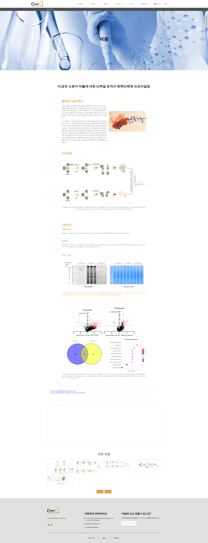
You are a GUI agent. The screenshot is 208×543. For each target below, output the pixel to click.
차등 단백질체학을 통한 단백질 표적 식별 (65, 391)
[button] (100, 491)
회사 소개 (91, 538)
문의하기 (145, 4)
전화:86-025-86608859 (92, 527)
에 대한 (80, 4)
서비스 (51, 9)
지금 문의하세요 (130, 523)
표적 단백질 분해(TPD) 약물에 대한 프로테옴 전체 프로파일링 (69, 392)
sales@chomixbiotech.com (93, 523)
